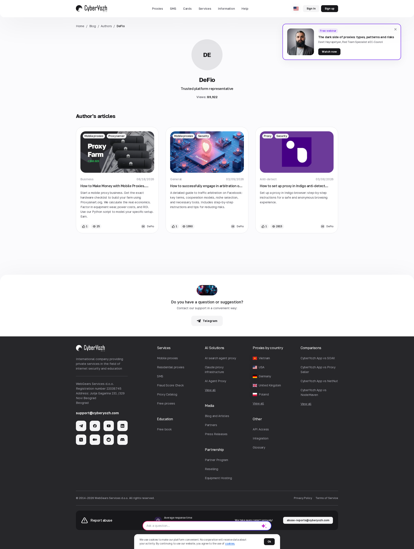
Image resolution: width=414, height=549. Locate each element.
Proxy (267, 136)
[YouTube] (109, 426)
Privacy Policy (303, 498)
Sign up (329, 8)
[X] (81, 439)
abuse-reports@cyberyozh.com (308, 520)
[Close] (395, 29)
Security (203, 136)
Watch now (329, 51)
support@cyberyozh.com (97, 413)
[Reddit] (109, 439)
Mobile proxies (94, 136)
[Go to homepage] (91, 8)
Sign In (311, 8)
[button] (157, 8)
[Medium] (95, 439)
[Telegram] (81, 426)
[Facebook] (95, 426)
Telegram (210, 321)
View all (258, 403)
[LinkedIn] (122, 426)
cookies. (230, 543)
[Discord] (122, 439)
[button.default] (264, 525)
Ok (269, 541)
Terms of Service (326, 498)
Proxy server (116, 136)
